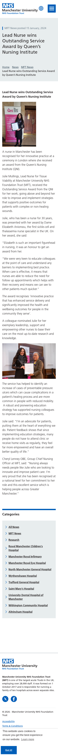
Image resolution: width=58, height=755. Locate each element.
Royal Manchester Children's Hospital (26, 548)
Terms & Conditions (12, 725)
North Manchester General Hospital (30, 569)
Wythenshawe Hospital (23, 575)
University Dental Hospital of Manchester (26, 597)
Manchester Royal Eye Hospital (27, 563)
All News (14, 527)
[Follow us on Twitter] (5, 699)
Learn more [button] (27, 739)
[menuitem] (29, 721)
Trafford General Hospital (24, 582)
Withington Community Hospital (28, 605)
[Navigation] (52, 8)
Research (14, 539)
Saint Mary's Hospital (21, 588)
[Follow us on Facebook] (14, 699)
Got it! (8, 750)
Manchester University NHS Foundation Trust (20, 8)
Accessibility (8, 721)
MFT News (15, 533)
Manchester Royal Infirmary (25, 556)
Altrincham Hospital (20, 611)
